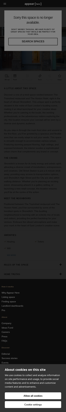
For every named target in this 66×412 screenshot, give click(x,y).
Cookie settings (33, 404)
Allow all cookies (33, 395)
